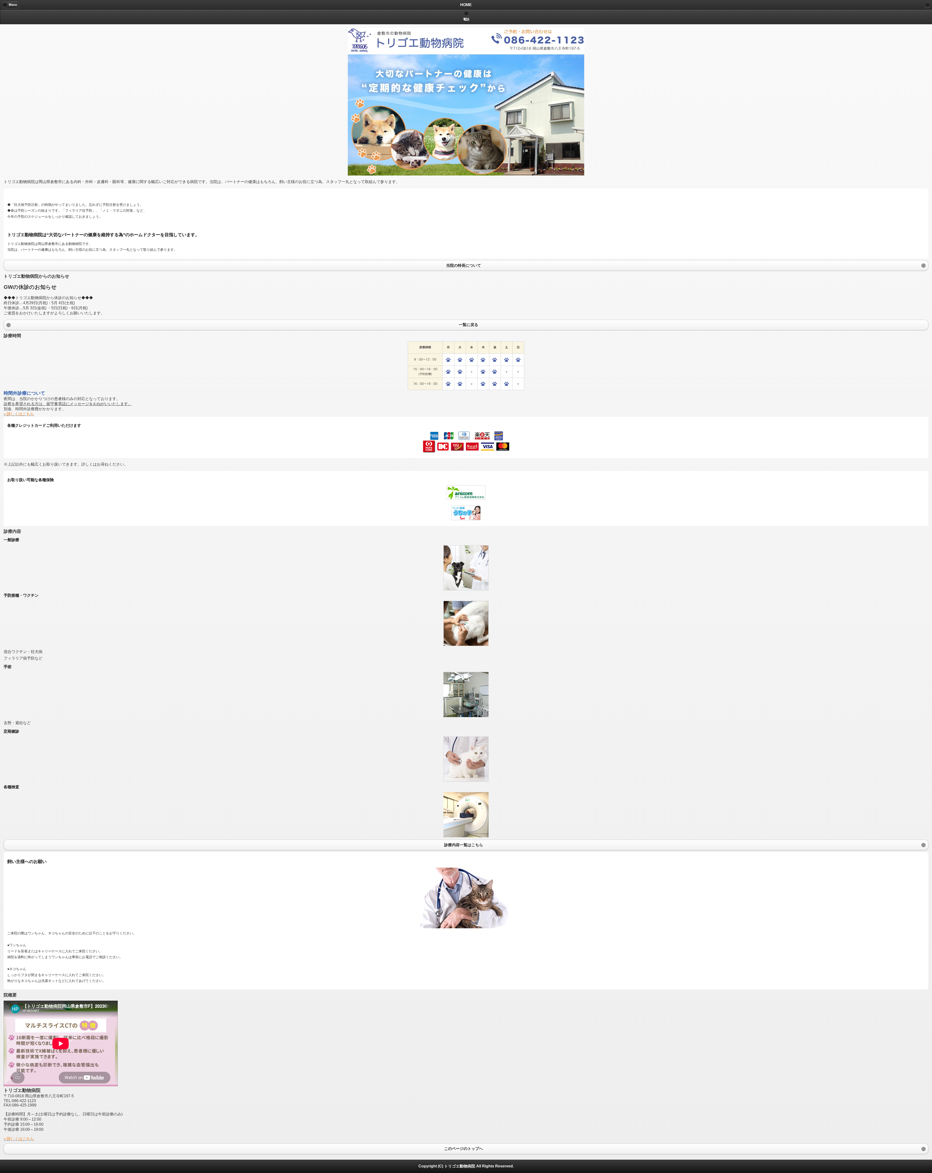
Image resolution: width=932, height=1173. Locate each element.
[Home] (927, 5)
